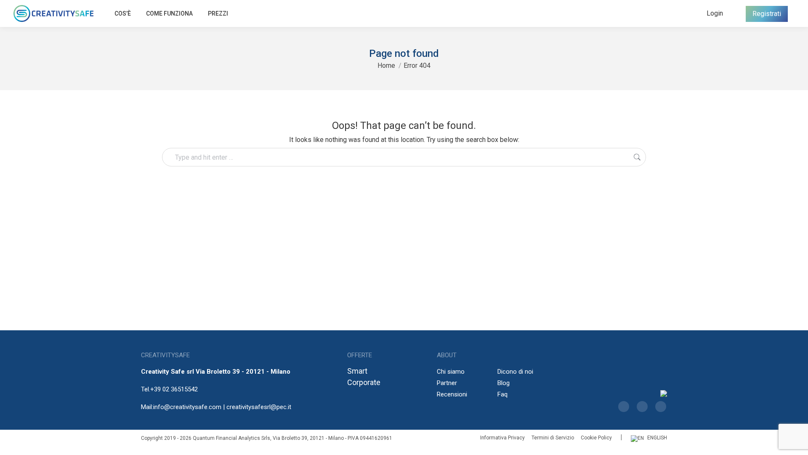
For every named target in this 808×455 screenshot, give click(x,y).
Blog (503, 383)
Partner (447, 383)
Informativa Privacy (502, 438)
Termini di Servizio (553, 438)
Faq (502, 394)
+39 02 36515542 (174, 389)
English (657, 438)
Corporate (363, 382)
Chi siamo (451, 371)
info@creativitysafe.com (187, 407)
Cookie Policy (596, 438)
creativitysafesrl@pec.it (258, 407)
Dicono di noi (515, 371)
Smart (357, 371)
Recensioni (452, 394)
